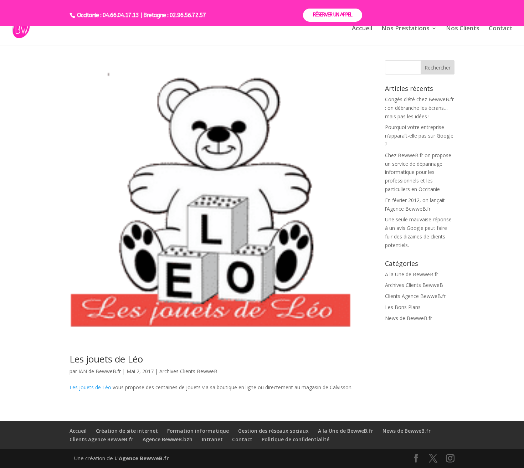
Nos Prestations (405, 29)
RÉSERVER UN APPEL (332, 15)
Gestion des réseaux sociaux (273, 430)
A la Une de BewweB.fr (411, 274)
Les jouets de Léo (106, 359)
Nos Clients (462, 29)
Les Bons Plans (403, 307)
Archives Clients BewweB (188, 371)
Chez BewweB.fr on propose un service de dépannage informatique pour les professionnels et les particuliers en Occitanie (418, 172)
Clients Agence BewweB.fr (415, 296)
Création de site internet (127, 430)
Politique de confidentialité (295, 439)
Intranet (212, 439)
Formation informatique (198, 430)
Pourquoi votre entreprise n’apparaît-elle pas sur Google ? (419, 136)
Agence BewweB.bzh (167, 439)
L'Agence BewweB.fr (141, 458)
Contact (501, 29)
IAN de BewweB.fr (99, 371)
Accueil (362, 29)
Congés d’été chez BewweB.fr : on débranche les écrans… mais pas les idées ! (419, 108)
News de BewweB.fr (408, 318)
